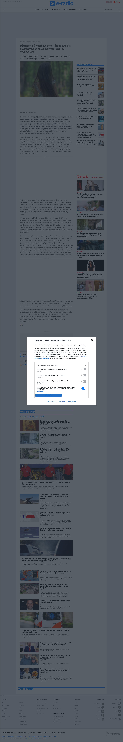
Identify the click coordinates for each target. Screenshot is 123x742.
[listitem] (61, 365)
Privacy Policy (72, 401)
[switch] (83, 369)
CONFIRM (48, 395)
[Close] (92, 340)
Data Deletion (51, 401)
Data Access (61, 401)
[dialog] (61, 371)
